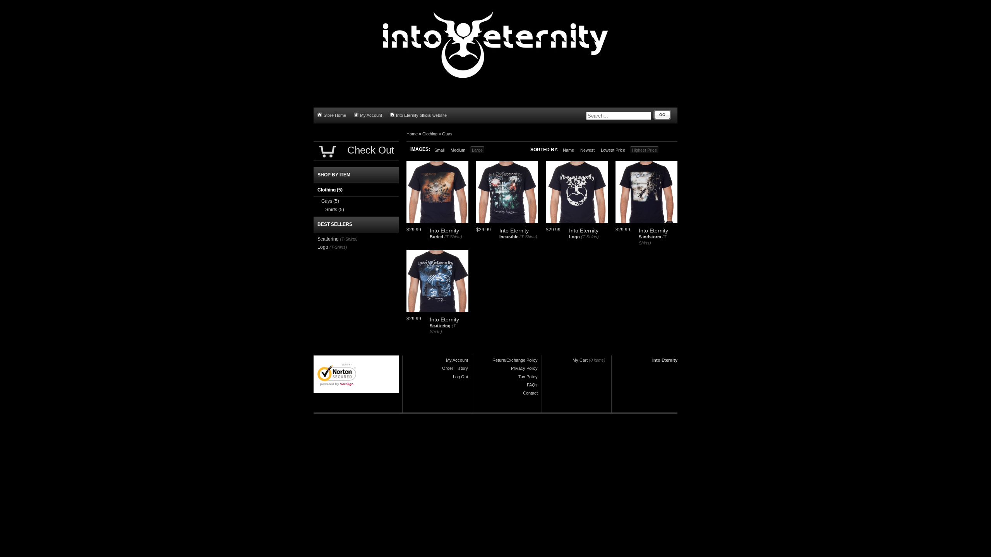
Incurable (508, 236)
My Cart (580, 360)
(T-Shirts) (453, 236)
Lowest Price (613, 150)
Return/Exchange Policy (515, 360)
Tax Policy (528, 376)
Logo (574, 236)
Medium (458, 150)
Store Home (335, 115)
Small (439, 150)
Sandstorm (650, 236)
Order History (455, 368)
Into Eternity (664, 360)
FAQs (532, 385)
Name (568, 150)
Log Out (460, 376)
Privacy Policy (524, 368)
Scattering (440, 325)
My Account (371, 115)
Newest (587, 150)
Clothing (429, 134)
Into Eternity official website (421, 115)
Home (412, 134)
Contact (530, 393)
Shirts (334, 209)
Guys (447, 134)
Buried (436, 236)
